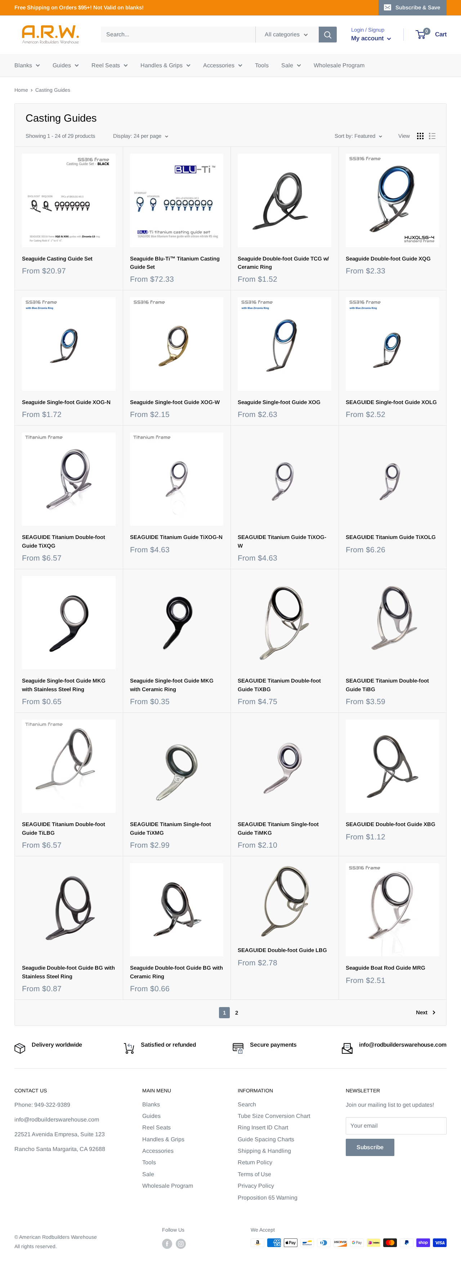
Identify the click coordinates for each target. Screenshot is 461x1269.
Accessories (218, 65)
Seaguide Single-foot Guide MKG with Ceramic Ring (172, 684)
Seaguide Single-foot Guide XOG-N (66, 402)
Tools (262, 65)
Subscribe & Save (417, 7)
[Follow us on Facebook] (167, 1243)
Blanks (23, 65)
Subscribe (370, 1147)
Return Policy (255, 1162)
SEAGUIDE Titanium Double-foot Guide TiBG (387, 684)
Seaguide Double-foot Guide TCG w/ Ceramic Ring (283, 262)
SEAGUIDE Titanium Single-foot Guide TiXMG (170, 828)
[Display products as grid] (420, 136)
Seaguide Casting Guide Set (57, 258)
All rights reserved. (35, 1246)
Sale (287, 65)
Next (422, 1012)
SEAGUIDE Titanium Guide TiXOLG (391, 537)
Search (247, 1104)
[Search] (328, 34)
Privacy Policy (256, 1186)
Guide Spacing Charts (266, 1139)
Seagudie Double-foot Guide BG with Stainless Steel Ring (68, 972)
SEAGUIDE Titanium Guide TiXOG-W (282, 541)
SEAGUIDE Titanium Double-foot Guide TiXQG (63, 541)
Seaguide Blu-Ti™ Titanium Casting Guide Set (175, 262)
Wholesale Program (339, 65)
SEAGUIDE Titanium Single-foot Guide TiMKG (278, 828)
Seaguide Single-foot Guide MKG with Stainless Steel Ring (64, 684)
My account (368, 38)
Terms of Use (254, 1174)
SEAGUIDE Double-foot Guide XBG (390, 824)
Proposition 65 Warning (267, 1198)
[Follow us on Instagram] (181, 1243)
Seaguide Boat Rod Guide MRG (385, 968)
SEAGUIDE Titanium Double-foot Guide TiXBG (279, 684)
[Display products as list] (432, 136)
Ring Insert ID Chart (263, 1127)
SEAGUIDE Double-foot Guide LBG (282, 950)
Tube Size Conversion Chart (274, 1116)
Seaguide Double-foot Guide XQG (388, 258)
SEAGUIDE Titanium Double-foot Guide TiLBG (63, 828)
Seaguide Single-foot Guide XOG (279, 402)
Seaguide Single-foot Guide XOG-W (175, 402)
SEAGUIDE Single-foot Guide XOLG (391, 402)
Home (21, 90)
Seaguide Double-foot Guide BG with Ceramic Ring (176, 972)
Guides (62, 65)
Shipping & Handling (264, 1151)
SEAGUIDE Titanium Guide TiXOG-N (176, 537)
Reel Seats (105, 65)
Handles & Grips (161, 65)
